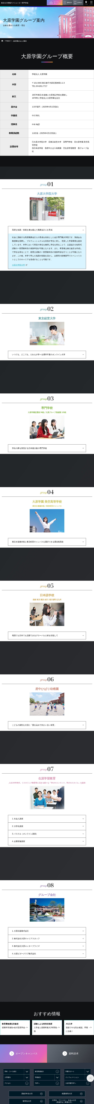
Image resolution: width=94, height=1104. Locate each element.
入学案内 (8, 1077)
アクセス (86, 4)
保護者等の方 (67, 1094)
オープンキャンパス (57, 2)
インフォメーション (72, 1077)
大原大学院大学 (18, 265)
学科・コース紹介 (11, 1071)
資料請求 (69, 2)
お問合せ (79, 2)
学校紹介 (8, 41)
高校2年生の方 (27, 1094)
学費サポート (69, 1071)
